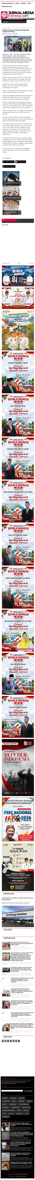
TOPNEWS (17, 3)
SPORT (5, 1104)
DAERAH (5, 1098)
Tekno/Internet (26, 1107)
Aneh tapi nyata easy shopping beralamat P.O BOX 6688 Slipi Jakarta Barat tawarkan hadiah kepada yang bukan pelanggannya (21, 1134)
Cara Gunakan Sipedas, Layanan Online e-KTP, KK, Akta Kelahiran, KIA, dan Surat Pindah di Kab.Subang (20, 1143)
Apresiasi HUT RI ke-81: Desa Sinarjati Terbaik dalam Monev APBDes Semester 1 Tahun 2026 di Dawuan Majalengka (21, 990)
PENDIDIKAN (13, 1104)
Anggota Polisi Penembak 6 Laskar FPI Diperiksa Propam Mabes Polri (21, 1162)
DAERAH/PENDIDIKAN (8, 1110)
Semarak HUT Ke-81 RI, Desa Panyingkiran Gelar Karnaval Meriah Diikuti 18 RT (22, 943)
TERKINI (29, 1101)
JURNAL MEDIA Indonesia (21, 1174)
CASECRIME (6, 1101)
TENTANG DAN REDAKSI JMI (7, 3)
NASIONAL (13, 1098)
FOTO (4, 1113)
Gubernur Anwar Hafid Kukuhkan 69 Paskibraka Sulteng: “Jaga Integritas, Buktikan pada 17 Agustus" (22, 980)
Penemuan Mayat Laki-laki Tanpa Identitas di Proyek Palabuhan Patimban (20, 1154)
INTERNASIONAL (23, 1104)
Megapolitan (19, 1113)
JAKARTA (21, 1098)
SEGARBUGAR (15, 1107)
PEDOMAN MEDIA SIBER (6, 6)
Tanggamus (6, 1116)
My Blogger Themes (21, 1176)
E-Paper (29, 3)
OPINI (19, 1110)
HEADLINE (21, 1101)
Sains (26, 1113)
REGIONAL (6, 1107)
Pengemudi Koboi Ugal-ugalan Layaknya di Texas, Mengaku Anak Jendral (21, 1124)
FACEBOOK (23, 3)
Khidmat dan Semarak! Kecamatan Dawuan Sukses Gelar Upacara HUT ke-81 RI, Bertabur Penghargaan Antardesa (22, 1002)
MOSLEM (25, 1110)
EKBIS (14, 1101)
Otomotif (11, 1113)
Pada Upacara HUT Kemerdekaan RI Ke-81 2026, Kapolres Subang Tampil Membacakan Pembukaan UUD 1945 (22, 1014)
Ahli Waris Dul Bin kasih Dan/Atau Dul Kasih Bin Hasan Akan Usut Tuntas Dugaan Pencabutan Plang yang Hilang (21, 969)
